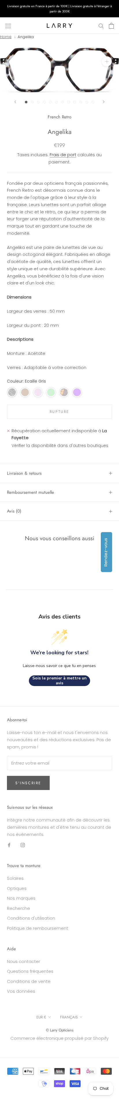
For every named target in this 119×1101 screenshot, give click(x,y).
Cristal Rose (38, 392)
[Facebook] (9, 845)
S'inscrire (28, 783)
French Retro (59, 117)
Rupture (59, 411)
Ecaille (64, 392)
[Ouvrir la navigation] (8, 25)
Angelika (26, 36)
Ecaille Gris (12, 392)
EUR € (41, 1017)
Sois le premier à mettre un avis (59, 680)
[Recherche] (101, 25)
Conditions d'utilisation (31, 918)
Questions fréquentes (30, 971)
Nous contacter (23, 961)
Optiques (17, 888)
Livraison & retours (24, 473)
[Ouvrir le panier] (111, 26)
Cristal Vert (51, 392)
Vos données (21, 991)
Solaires (15, 878)
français (69, 1017)
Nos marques (21, 898)
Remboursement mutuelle (30, 492)
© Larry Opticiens (59, 1030)
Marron (25, 392)
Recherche (18, 908)
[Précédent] (15, 101)
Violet (77, 392)
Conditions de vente (29, 981)
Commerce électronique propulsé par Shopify (59, 1038)
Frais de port (63, 155)
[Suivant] (104, 101)
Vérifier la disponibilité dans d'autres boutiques (60, 445)
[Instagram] (23, 845)
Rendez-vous (106, 552)
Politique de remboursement (37, 928)
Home (6, 36)
